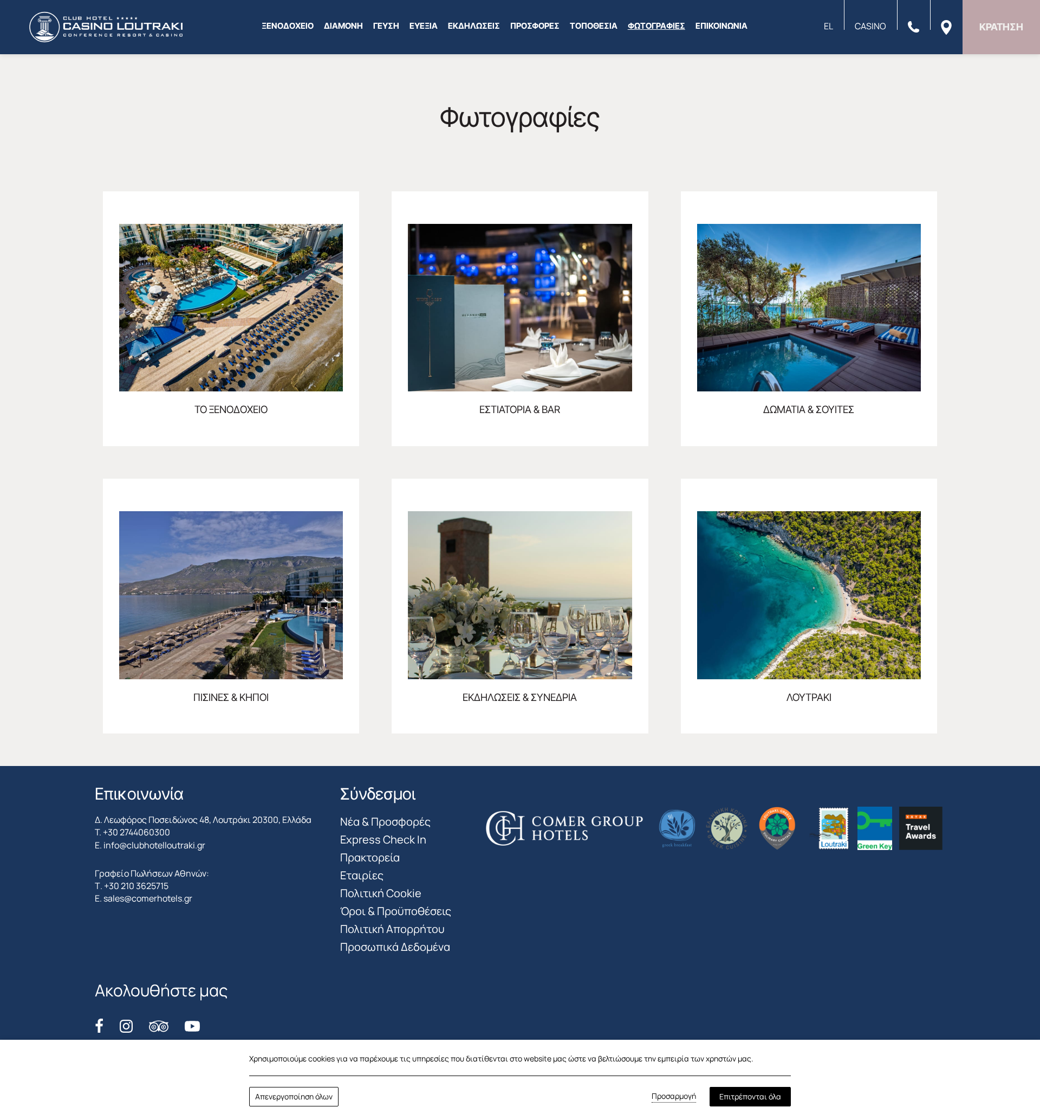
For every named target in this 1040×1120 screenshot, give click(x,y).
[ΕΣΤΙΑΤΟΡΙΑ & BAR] (520, 318)
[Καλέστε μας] (913, 26)
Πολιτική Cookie (380, 893)
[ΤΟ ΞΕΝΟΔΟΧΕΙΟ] (231, 318)
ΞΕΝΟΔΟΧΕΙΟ (288, 26)
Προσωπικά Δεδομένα (395, 946)
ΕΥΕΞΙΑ (424, 26)
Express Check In (383, 839)
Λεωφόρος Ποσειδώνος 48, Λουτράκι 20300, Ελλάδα (207, 820)
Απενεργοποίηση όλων (294, 1096)
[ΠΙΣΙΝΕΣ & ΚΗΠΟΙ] (231, 606)
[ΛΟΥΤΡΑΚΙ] (809, 606)
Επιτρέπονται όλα (750, 1096)
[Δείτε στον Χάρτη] (946, 27)
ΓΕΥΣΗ (386, 26)
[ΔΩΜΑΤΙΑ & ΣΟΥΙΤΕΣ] (809, 318)
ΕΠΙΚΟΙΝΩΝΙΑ (722, 26)
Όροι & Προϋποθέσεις (395, 911)
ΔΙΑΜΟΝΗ (343, 26)
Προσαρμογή (674, 1096)
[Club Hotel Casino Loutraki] (106, 27)
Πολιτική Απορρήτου (392, 929)
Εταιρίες (362, 875)
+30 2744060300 (136, 832)
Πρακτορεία (370, 857)
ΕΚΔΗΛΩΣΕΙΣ (474, 26)
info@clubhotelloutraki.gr (154, 845)
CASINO (870, 26)
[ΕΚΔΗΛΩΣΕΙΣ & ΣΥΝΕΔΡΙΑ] (520, 606)
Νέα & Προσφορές (385, 821)
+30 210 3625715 (136, 886)
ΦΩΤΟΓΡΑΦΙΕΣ (656, 26)
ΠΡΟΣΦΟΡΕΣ (535, 26)
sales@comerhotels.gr (147, 898)
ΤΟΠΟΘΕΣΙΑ (594, 26)
